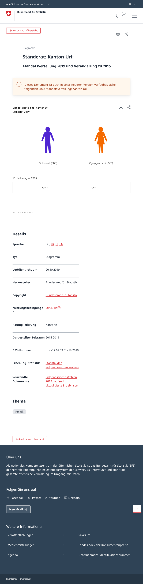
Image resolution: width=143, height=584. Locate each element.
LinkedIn (74, 498)
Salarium (84, 535)
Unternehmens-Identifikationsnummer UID (104, 557)
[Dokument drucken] (118, 34)
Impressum (25, 578)
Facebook (17, 498)
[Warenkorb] (124, 14)
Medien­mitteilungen (21, 545)
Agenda (13, 555)
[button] (137, 509)
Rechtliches (11, 578)
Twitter (36, 498)
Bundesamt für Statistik (31, 12)
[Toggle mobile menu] (134, 16)
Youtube (54, 498)
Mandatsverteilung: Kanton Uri (66, 89)
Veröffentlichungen (20, 535)
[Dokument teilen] (126, 34)
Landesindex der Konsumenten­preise (103, 545)
